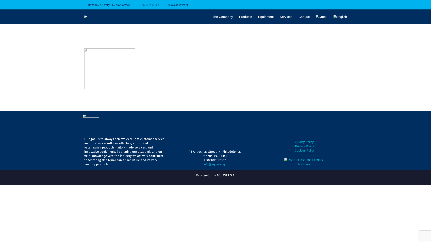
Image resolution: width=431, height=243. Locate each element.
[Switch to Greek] (321, 17)
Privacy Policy (304, 146)
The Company (222, 17)
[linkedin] (212, 179)
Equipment (266, 17)
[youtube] (218, 179)
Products (245, 17)
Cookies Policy (304, 150)
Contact (304, 17)
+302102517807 (149, 5)
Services (286, 17)
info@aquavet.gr (178, 5)
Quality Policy (304, 142)
